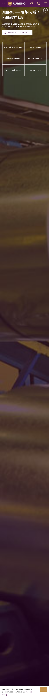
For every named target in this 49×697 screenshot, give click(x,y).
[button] (45, 10)
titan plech (35, 70)
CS (31, 3)
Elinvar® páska (13, 59)
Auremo (16, 3)
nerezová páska (13, 70)
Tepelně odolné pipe (13, 47)
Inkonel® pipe (35, 47)
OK (43, 689)
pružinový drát (35, 59)
